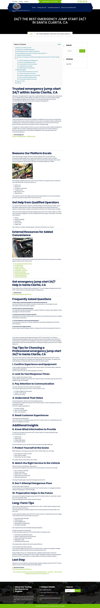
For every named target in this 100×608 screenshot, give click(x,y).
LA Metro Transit (18, 267)
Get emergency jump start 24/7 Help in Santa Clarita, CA (31, 53)
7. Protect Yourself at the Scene (26, 73)
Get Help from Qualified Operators (25, 49)
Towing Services (41, 7)
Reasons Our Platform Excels (23, 47)
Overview (50, 572)
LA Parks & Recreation (20, 275)
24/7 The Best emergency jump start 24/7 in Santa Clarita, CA (53, 34)
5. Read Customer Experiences (26, 68)
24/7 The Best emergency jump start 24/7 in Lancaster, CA (43, 572)
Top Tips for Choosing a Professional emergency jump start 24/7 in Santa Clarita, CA (37, 57)
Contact (26, 1)
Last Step (18, 83)
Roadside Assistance (54, 7)
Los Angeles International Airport (23, 264)
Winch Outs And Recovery (68, 7)
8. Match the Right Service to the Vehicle (29, 75)
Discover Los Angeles (20, 272)
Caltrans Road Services (20, 277)
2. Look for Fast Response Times (26, 62)
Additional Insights (21, 70)
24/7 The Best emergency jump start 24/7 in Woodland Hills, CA (30, 572)
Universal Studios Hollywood (21, 273)
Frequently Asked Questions (23, 55)
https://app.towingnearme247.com (21, 294)
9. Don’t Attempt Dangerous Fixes (27, 77)
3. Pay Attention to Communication (27, 64)
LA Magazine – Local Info (20, 270)
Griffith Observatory (19, 268)
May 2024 (68, 64)
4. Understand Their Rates (25, 66)
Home (34, 7)
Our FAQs (14, 1)
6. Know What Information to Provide (28, 71)
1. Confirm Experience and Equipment (28, 60)
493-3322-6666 (53, 1)
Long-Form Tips (20, 81)
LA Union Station (18, 265)
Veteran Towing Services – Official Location (23, 136)
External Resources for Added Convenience (27, 51)
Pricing (20, 1)
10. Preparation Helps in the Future (27, 79)
